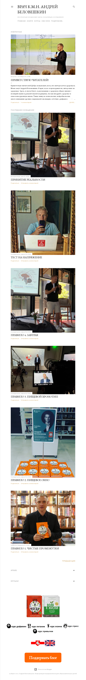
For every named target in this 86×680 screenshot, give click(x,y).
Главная (21, 21)
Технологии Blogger (45, 669)
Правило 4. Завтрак (24, 335)
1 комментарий (26, 102)
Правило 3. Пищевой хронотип (34, 396)
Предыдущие (68, 561)
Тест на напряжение (26, 257)
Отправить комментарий (29, 183)
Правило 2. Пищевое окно (30, 480)
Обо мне (46, 21)
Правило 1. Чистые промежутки (35, 548)
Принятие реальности (28, 179)
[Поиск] (74, 6)
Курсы (37, 21)
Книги (30, 21)
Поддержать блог (43, 657)
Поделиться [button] (15, 102)
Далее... (72, 102)
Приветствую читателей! (30, 80)
